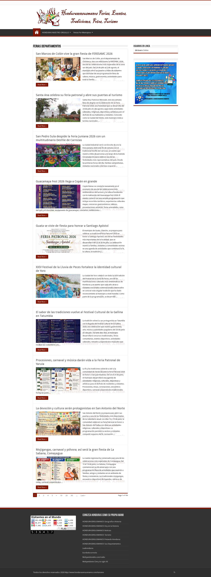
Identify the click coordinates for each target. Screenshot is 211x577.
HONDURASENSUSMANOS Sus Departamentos (102, 544)
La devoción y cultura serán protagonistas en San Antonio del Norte (80, 408)
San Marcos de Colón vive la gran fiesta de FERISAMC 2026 (74, 53)
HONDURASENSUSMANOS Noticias (97, 530)
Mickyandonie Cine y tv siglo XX (95, 561)
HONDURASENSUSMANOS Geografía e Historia (102, 521)
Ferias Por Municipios (82, 32)
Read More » (42, 85)
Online (141, 50)
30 (72, 495)
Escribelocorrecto (90, 553)
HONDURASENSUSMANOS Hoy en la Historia (101, 526)
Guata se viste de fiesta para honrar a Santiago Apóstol (72, 225)
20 (66, 495)
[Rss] (174, 572)
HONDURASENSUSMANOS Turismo (97, 535)
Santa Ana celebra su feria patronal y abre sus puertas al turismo (79, 95)
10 (61, 495)
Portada (36, 32)
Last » (83, 495)
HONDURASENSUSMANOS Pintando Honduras (101, 539)
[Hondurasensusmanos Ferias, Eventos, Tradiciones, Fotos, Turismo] (87, 16)
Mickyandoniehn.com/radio (94, 557)
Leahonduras (88, 548)
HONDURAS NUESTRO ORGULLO (55, 32)
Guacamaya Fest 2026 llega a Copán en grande (66, 181)
